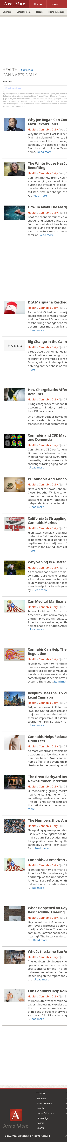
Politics (40, 1123)
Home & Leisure (45, 1113)
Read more (44, 152)
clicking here (20, 106)
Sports (40, 1127)
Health (39, 11)
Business (7, 11)
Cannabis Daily (48, 129)
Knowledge (42, 1118)
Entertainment (23, 11)
